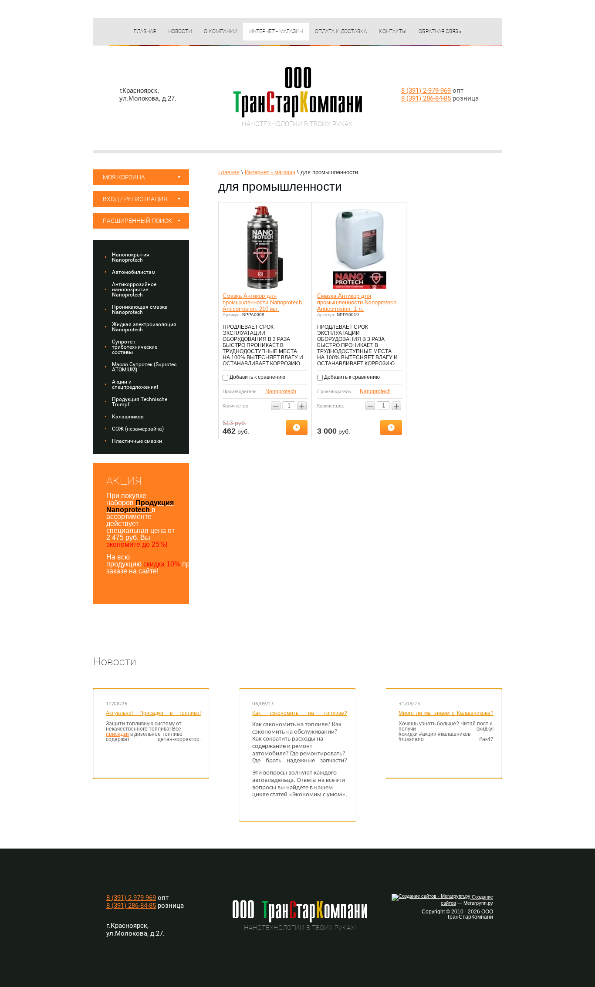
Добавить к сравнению (256, 377)
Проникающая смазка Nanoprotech (140, 309)
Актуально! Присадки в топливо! (153, 713)
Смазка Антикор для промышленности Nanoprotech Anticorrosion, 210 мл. (262, 302)
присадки (117, 734)
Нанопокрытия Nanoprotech (130, 257)
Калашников (128, 417)
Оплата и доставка (341, 31)
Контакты (392, 31)
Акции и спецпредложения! (135, 384)
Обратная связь (440, 31)
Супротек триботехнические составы (134, 347)
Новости (180, 31)
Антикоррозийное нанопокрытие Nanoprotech (134, 289)
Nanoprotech (280, 391)
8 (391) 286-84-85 (426, 98)
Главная (145, 31)
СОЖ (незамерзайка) (138, 429)
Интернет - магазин (276, 31)
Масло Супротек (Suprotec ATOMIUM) (144, 367)
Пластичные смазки (137, 441)
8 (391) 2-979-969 (426, 90)
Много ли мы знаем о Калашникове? (446, 713)
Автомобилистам (134, 272)
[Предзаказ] (297, 427)
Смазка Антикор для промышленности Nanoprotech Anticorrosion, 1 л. (356, 302)
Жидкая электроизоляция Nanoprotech (144, 327)
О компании (220, 31)
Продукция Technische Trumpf (139, 402)
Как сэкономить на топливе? (299, 713)
